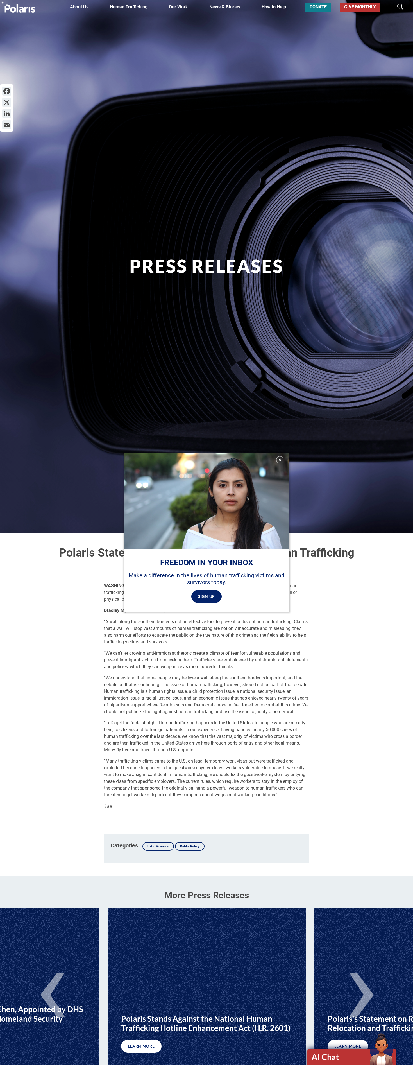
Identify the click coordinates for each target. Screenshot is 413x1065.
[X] (6, 102)
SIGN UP (206, 596)
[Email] (6, 124)
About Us (79, 7)
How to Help (274, 7)
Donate (318, 7)
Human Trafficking (129, 7)
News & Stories (224, 7)
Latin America (158, 846)
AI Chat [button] (325, 1057)
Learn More (141, 1046)
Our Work (178, 7)
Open (352, 1057)
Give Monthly (360, 7)
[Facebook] (6, 91)
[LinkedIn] (6, 113)
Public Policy (189, 846)
